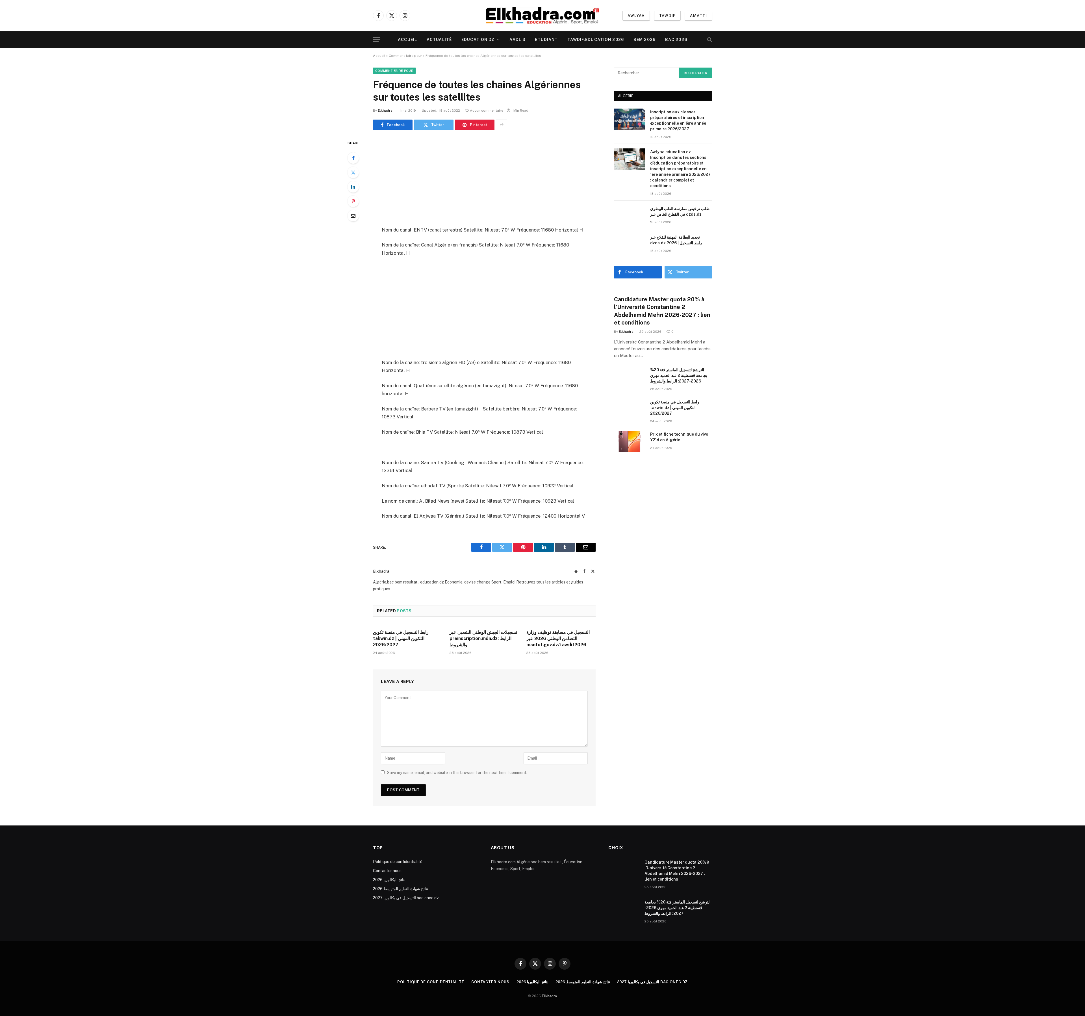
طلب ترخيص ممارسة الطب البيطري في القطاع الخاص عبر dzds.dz (679, 211)
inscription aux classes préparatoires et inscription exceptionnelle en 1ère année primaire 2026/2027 (678, 120)
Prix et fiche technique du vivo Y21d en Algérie (679, 437)
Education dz (477, 39)
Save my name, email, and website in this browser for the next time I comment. (457, 772)
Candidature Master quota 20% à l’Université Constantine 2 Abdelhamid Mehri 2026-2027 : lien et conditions (662, 311)
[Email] (353, 215)
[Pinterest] (353, 201)
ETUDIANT (546, 39)
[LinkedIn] (353, 187)
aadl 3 (517, 39)
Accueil (407, 39)
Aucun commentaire (486, 111)
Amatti (698, 16)
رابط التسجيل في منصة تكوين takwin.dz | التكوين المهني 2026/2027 (401, 638)
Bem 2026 (644, 39)
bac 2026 (676, 39)
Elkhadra (385, 111)
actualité (439, 39)
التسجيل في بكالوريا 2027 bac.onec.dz (406, 898)
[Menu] (376, 39)
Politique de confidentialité (397, 861)
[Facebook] (353, 158)
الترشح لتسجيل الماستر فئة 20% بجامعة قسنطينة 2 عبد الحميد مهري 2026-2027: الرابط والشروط (678, 375)
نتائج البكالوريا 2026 (389, 879)
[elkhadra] (542, 15)
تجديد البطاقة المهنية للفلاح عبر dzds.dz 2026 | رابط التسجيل (676, 240)
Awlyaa (636, 16)
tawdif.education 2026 (595, 39)
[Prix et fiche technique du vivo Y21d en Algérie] (629, 441)
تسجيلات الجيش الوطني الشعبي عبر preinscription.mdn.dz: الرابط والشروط (483, 638)
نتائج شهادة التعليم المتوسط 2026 (400, 889)
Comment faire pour (405, 56)
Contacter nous (387, 870)
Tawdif (667, 16)
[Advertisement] (484, 179)
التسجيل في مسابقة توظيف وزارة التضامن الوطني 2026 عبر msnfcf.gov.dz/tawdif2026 (558, 638)
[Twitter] (353, 172)
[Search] (709, 39)
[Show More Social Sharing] (501, 125)
